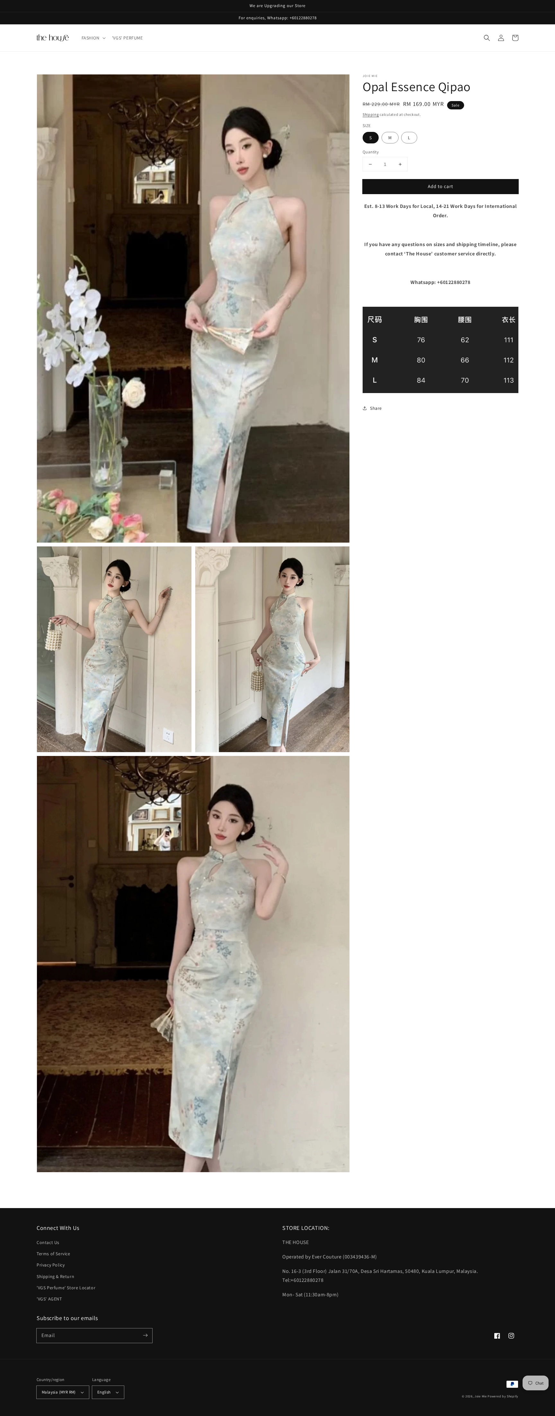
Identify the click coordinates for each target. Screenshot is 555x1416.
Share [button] (376, 408)
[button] (93, 38)
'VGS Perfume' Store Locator (66, 1288)
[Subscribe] (145, 1335)
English (104, 1392)
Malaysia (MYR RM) (59, 1392)
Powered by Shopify (503, 1396)
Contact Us (48, 1242)
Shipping (371, 114)
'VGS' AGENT (49, 1299)
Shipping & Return (55, 1276)
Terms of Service (53, 1254)
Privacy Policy (51, 1265)
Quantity (371, 152)
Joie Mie (480, 1396)
